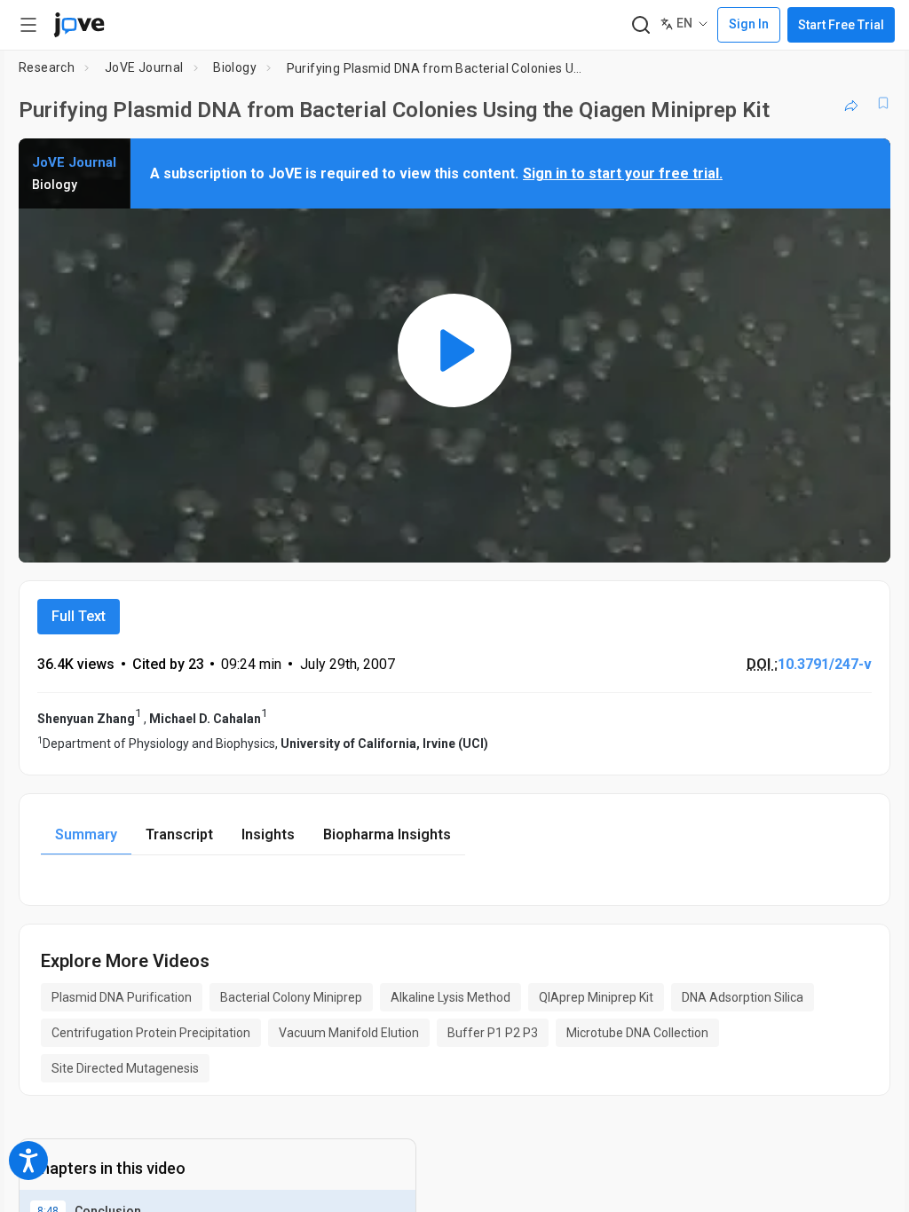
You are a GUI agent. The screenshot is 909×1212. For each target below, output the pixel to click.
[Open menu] (28, 25)
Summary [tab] (86, 834)
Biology (235, 67)
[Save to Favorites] (883, 103)
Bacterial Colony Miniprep (291, 997)
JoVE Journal (144, 67)
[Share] (851, 103)
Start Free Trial (841, 25)
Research (47, 67)
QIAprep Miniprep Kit (596, 997)
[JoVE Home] (79, 24)
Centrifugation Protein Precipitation (150, 1033)
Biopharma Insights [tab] (387, 834)
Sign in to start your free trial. (623, 173)
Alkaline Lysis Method (450, 997)
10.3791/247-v (825, 664)
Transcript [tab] (179, 834)
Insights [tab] (268, 834)
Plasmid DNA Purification (121, 997)
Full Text (78, 616)
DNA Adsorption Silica (742, 997)
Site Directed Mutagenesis (125, 1068)
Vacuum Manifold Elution (349, 1033)
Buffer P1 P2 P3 (492, 1033)
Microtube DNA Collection (637, 1033)
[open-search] (640, 25)
